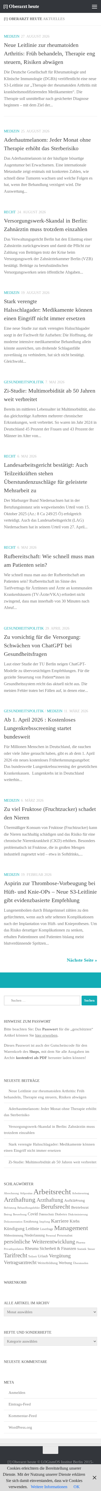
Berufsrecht (55, 1206)
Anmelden (17, 1393)
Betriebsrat (80, 1207)
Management (71, 1227)
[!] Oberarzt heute (21, 6)
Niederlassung (34, 1235)
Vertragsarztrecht (20, 1262)
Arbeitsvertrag (80, 1193)
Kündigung (14, 1228)
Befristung (10, 1207)
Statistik (81, 1249)
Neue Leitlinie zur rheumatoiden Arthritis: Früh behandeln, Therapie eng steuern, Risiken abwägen (49, 53)
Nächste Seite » (82, 960)
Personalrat (65, 1235)
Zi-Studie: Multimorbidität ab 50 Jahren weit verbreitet (52, 1162)
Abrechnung (11, 1193)
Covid (33, 1214)
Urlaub (43, 1256)
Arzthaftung (19, 1199)
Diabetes (61, 1214)
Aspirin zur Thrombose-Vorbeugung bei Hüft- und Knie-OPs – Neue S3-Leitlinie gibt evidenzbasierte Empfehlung (50, 891)
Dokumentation (13, 1221)
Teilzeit (32, 1256)
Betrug (8, 1214)
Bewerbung (20, 1214)
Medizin (11, 36)
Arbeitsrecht (52, 1192)
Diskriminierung (78, 1214)
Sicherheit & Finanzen (58, 1248)
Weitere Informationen (49, 1487)
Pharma (80, 1242)
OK (77, 1487)
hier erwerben (46, 1035)
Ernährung (31, 1221)
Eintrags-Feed (20, 1404)
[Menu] (94, 6)
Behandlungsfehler (28, 1207)
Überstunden (80, 1263)
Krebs (75, 1221)
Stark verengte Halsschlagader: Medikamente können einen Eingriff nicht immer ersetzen (48, 309)
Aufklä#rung (74, 1200)
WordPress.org (20, 1427)
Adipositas (26, 1193)
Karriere (60, 1221)
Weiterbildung (48, 1263)
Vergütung (60, 1255)
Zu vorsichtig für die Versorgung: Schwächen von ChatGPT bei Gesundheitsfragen (42, 645)
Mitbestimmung (13, 1235)
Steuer (91, 1249)
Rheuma (32, 1248)
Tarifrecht (15, 1255)
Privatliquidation (14, 1249)
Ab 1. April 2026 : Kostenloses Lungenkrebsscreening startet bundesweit (40, 728)
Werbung (65, 1263)
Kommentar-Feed (23, 1416)
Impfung (44, 1221)
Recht (10, 212)
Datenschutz (46, 1214)
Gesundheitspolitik (24, 382)
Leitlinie (32, 1228)
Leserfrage (46, 1229)
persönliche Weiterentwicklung (39, 1242)
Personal (51, 1235)
